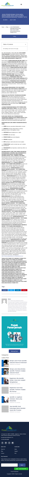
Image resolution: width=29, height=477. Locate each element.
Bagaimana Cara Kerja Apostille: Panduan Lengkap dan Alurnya (17, 389)
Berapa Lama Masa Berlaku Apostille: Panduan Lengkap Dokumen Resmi (17, 370)
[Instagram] (9, 443)
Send (22, 465)
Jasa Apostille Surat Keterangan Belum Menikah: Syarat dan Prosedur (18, 408)
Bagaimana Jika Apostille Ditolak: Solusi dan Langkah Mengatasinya (17, 380)
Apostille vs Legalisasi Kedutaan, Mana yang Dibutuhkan (16, 398)
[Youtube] (12, 443)
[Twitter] (5, 443)
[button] (25, 44)
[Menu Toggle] (21, 4)
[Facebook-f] (2, 443)
